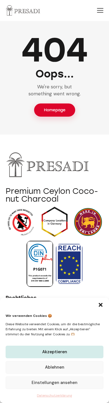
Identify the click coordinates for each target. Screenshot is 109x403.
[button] (100, 305)
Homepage (54, 110)
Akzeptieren (54, 352)
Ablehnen (54, 367)
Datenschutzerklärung (54, 395)
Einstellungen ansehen (54, 382)
